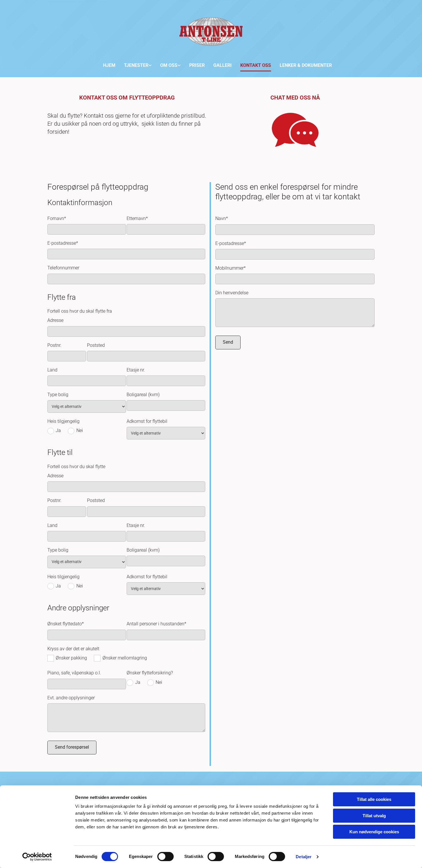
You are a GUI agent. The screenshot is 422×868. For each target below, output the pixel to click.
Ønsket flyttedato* (65, 623)
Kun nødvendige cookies (374, 831)
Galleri (222, 65)
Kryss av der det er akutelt (73, 648)
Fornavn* (56, 218)
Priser (197, 65)
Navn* (221, 218)
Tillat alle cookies (374, 799)
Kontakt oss (255, 65)
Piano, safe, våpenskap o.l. (74, 673)
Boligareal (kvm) (143, 394)
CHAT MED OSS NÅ (295, 97)
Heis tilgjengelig (63, 421)
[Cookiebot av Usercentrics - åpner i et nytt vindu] (37, 857)
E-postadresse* (62, 243)
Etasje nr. (136, 370)
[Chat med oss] (295, 130)
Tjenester (136, 65)
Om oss (168, 65)
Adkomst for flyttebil (147, 421)
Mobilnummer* (230, 268)
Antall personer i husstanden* (156, 623)
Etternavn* (137, 218)
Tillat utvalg (374, 815)
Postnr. (54, 345)
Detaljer (303, 856)
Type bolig (57, 394)
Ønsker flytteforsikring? (150, 673)
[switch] (165, 856)
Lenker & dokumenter (306, 65)
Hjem (109, 65)
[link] (133, 64)
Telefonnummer (63, 267)
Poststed (96, 345)
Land (52, 370)
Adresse (55, 320)
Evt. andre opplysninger (71, 697)
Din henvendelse (231, 292)
